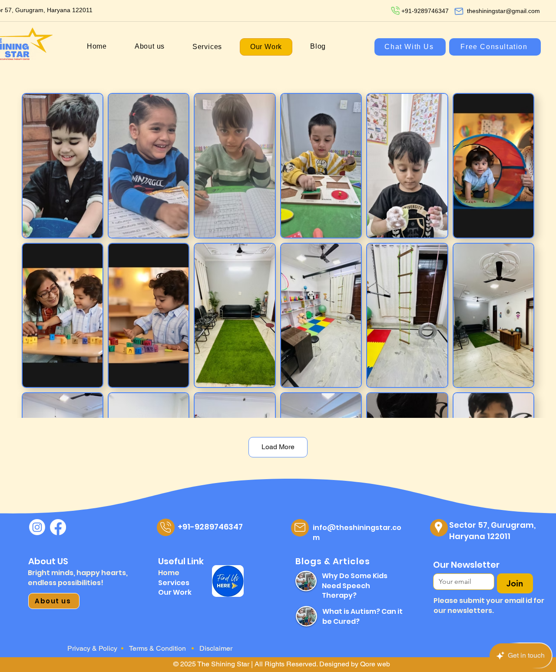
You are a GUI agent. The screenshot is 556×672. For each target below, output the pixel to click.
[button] (207, 47)
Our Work (175, 592)
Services (173, 583)
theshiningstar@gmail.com (503, 10)
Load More (278, 447)
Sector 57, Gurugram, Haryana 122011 (492, 530)
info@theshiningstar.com (357, 532)
